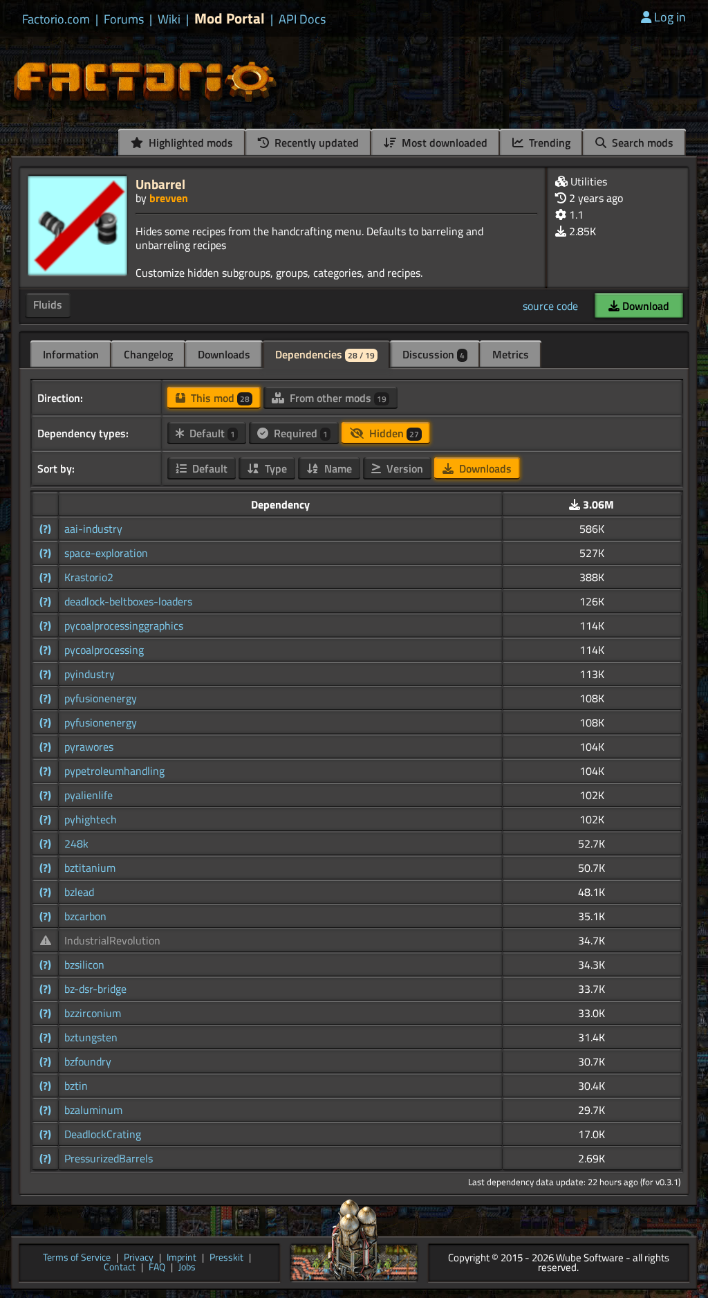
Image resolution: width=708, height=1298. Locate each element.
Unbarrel (160, 184)
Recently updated (315, 142)
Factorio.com (56, 19)
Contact (120, 1268)
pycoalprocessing (104, 649)
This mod (219, 398)
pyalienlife (88, 795)
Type (274, 468)
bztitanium (89, 867)
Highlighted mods (189, 142)
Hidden (392, 433)
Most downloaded (443, 142)
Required (299, 433)
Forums (124, 19)
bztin (76, 1085)
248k (76, 843)
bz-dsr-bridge (95, 988)
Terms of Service (77, 1258)
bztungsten (91, 1037)
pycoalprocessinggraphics (123, 625)
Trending (548, 142)
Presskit (226, 1258)
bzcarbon (85, 916)
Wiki (169, 19)
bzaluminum (93, 1110)
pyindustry (89, 674)
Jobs (187, 1268)
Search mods (641, 142)
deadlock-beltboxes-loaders (128, 601)
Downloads (224, 354)
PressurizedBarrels (108, 1158)
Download (644, 306)
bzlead (79, 892)
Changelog (148, 354)
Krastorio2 (88, 577)
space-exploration (106, 553)
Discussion (433, 354)
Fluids (47, 304)
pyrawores (88, 746)
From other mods (336, 398)
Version (403, 468)
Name (337, 468)
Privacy (138, 1258)
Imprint (181, 1258)
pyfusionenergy (100, 698)
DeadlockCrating (102, 1134)
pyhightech (90, 819)
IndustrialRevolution (112, 940)
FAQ (157, 1268)
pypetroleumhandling (114, 770)
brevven (168, 198)
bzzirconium (92, 1013)
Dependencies (325, 354)
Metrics (510, 354)
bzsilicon (84, 964)
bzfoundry (87, 1061)
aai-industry (93, 528)
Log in (670, 17)
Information (71, 354)
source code (550, 306)
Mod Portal (229, 18)
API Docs (302, 19)
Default (211, 433)
